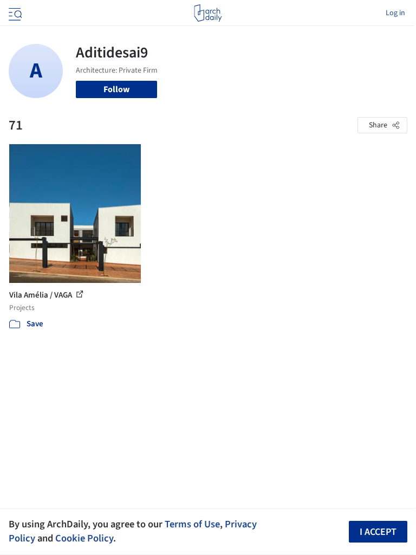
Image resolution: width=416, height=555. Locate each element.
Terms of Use (192, 524)
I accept (378, 532)
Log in (395, 13)
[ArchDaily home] (208, 13)
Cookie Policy (84, 538)
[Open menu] (14, 13)
